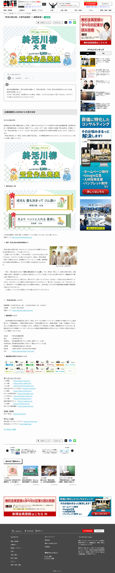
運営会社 (47, 540)
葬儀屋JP (92, 543)
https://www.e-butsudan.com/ (24, 386)
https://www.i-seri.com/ (25, 406)
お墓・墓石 (14, 555)
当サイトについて (50, 537)
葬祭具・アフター (16, 548)
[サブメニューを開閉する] (19, 541)
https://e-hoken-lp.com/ (22, 404)
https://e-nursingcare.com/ (22, 398)
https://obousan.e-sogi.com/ (23, 396)
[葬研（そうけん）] (10, 4)
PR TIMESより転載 (10, 429)
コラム (12, 561)
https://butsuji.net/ (19, 414)
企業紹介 (13, 545)
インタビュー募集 (49, 558)
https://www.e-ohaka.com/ (22, 383)
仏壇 (12, 551)
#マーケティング (37, 6)
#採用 (30, 6)
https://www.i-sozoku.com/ (23, 391)
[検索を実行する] (44, 4)
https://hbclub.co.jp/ (30, 421)
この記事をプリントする (45, 22)
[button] (66, 22)
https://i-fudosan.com (25, 401)
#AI (32, 6)
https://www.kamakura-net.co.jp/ (23, 351)
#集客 (26, 6)
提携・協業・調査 (16, 565)
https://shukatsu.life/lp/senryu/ (21, 237)
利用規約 (47, 547)
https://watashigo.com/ (25, 393)
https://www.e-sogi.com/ (22, 381)
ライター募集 (48, 556)
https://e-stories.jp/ (29, 388)
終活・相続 (14, 558)
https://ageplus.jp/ (25, 424)
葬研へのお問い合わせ (51, 543)
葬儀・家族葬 (14, 541)
